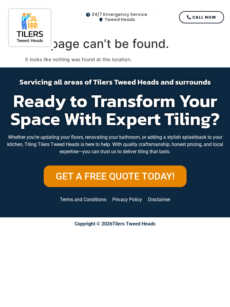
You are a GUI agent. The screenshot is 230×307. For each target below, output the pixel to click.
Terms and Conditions (83, 199)
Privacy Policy (127, 199)
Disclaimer (159, 199)
